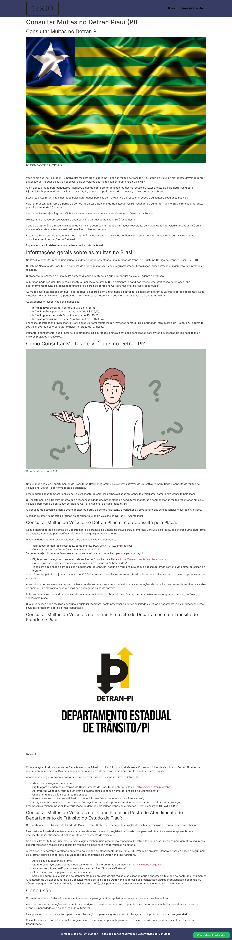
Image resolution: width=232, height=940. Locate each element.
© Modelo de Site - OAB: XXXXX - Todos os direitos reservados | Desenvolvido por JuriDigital (116, 933)
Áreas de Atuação (192, 8)
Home (171, 8)
